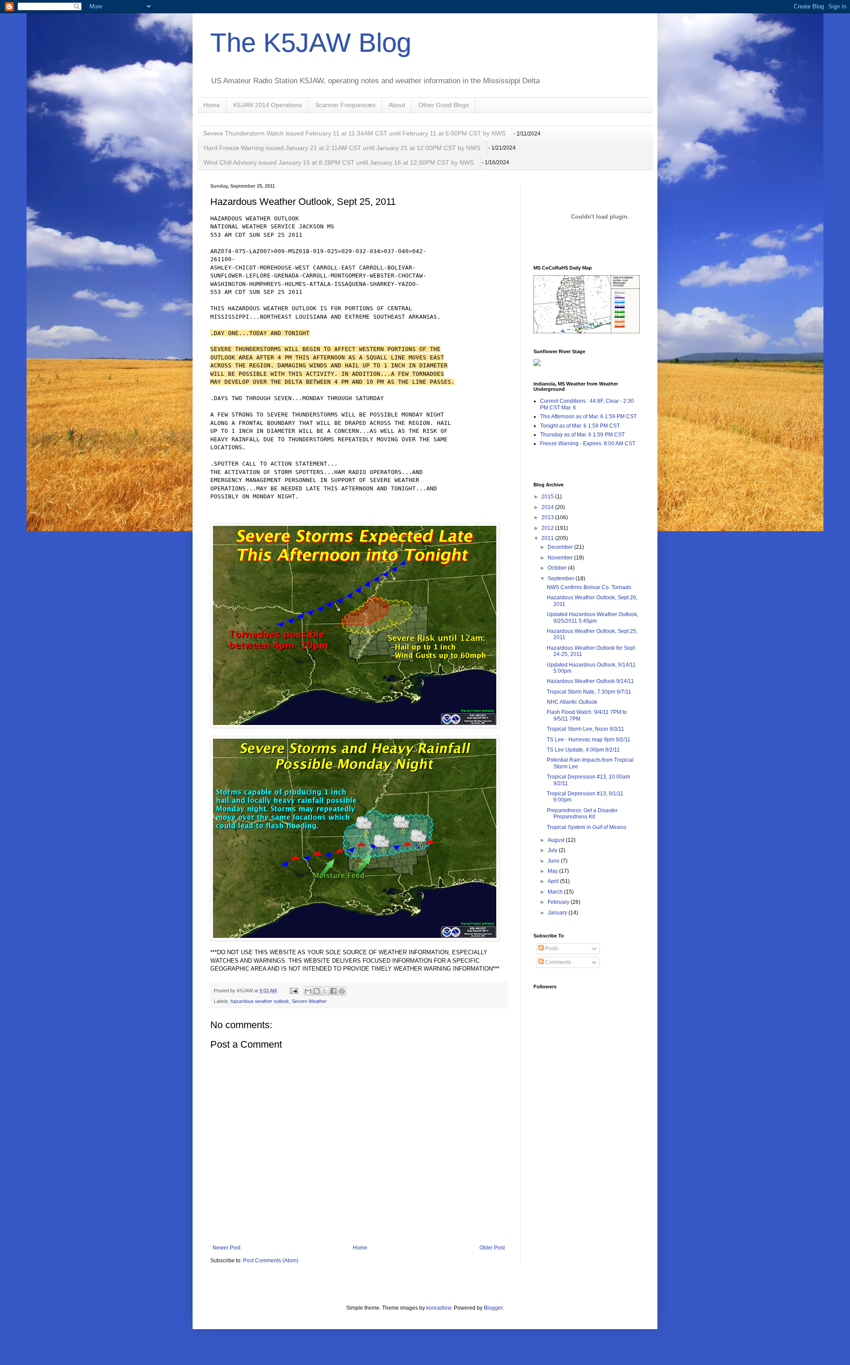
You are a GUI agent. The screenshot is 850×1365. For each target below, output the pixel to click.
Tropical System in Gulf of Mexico (586, 827)
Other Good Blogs (443, 104)
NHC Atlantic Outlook (572, 702)
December (561, 547)
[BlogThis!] (316, 991)
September (562, 578)
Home (211, 104)
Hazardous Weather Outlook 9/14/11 (590, 681)
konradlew (438, 1308)
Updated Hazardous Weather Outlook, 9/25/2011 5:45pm (592, 617)
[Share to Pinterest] (341, 991)
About (397, 104)
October (558, 568)
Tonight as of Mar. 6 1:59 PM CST (580, 426)
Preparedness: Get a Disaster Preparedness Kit (582, 813)
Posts (551, 948)
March (556, 892)
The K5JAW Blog (310, 43)
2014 (548, 507)
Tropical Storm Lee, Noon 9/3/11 (585, 729)
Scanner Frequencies (345, 104)
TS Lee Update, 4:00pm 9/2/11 (583, 750)
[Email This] (308, 991)
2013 (548, 517)
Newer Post (226, 1248)
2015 (548, 497)
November (561, 558)
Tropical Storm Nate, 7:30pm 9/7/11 (589, 692)
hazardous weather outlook (260, 1001)
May (553, 871)
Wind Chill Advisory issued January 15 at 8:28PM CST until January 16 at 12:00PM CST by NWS (339, 162)
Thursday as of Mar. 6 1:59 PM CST (582, 435)
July (553, 850)
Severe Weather (309, 1001)
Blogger (493, 1308)
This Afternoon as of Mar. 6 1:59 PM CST (588, 416)
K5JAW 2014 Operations (267, 104)
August (557, 840)
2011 (548, 538)
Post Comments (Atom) (270, 1260)
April (554, 881)
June (554, 861)
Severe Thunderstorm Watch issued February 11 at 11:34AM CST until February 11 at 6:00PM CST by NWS (354, 133)
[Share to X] (325, 991)
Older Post (492, 1248)
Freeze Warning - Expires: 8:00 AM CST (587, 443)
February (559, 902)
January (558, 913)
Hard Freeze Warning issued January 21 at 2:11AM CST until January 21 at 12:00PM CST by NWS (342, 147)
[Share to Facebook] (333, 991)
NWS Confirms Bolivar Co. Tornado (589, 587)
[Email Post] (293, 990)
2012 (548, 528)
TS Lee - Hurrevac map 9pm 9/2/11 (588, 739)
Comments (557, 962)
